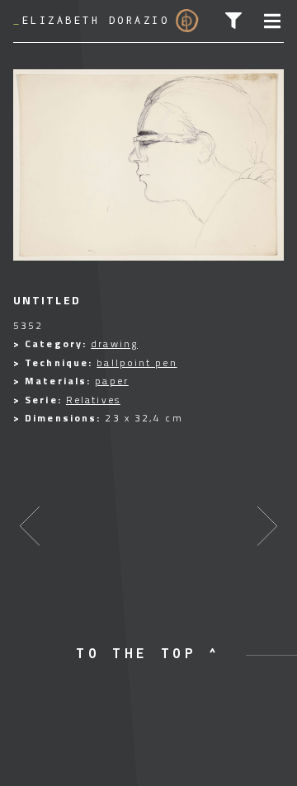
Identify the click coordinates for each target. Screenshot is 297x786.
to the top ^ (148, 653)
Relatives (93, 399)
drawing (114, 343)
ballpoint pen (137, 362)
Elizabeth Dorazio (91, 20)
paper (112, 380)
